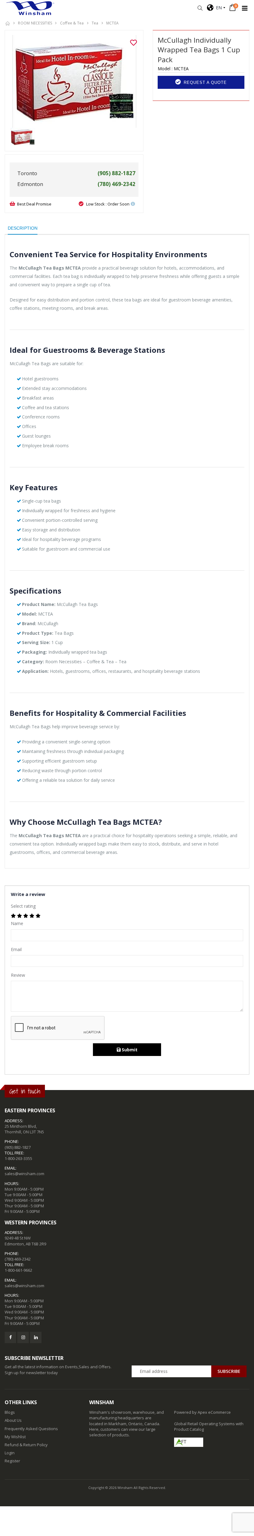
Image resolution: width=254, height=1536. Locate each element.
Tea (95, 23)
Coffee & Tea (72, 23)
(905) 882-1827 (18, 1147)
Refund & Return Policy (26, 1444)
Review (18, 975)
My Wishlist (15, 1436)
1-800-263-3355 (18, 1158)
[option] (74, 81)
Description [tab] (22, 228)
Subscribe (228, 1371)
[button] (200, 8)
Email (16, 949)
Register (12, 1461)
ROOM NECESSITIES (35, 23)
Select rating (23, 906)
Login (10, 1453)
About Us (13, 1420)
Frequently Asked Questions (31, 1428)
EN (217, 8)
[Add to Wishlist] (133, 43)
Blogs (10, 1412)
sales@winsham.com (24, 1173)
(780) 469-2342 (18, 1259)
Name (17, 923)
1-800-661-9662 (18, 1270)
